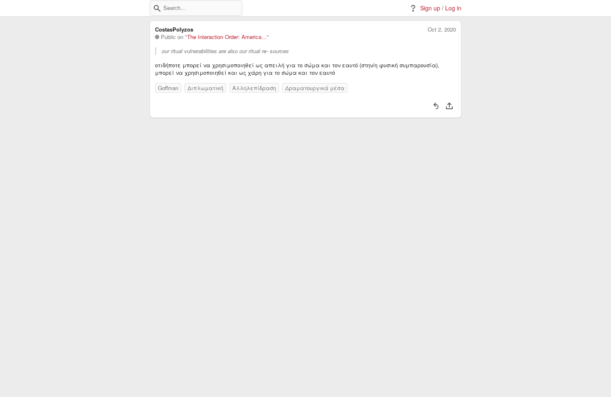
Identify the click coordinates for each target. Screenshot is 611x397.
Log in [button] (453, 8)
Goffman (168, 88)
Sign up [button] (430, 8)
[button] (157, 8)
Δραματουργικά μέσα (315, 88)
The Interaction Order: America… (227, 37)
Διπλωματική (205, 88)
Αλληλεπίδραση (254, 88)
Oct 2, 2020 (442, 29)
